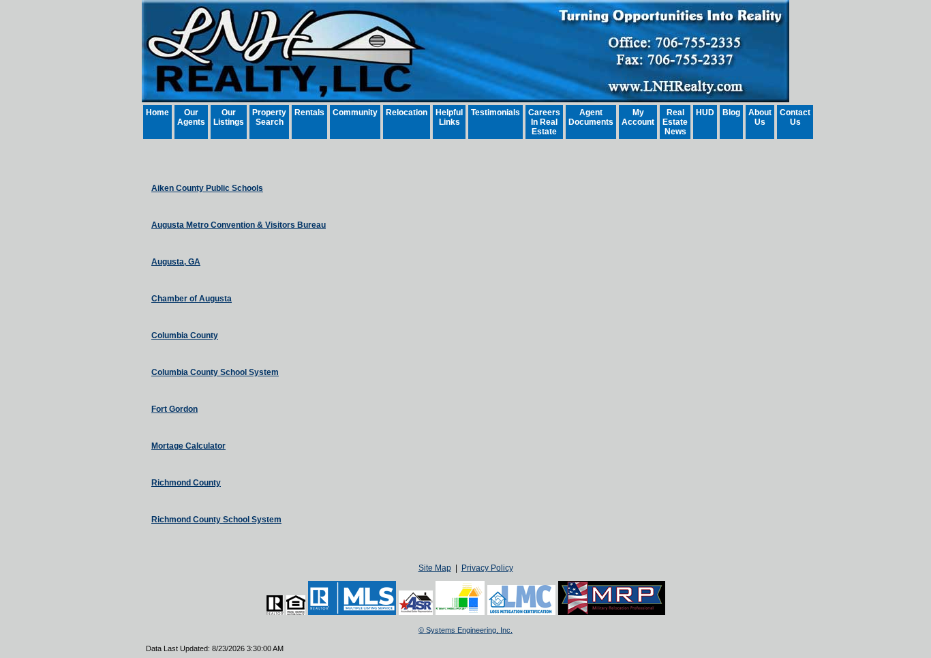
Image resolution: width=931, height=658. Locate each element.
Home (157, 112)
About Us (760, 117)
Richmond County (186, 483)
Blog (731, 112)
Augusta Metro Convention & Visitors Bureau (238, 225)
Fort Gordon (174, 409)
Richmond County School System (216, 519)
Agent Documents (590, 117)
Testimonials (495, 112)
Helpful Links (449, 117)
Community (355, 112)
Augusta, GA (175, 262)
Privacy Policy (487, 568)
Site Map (434, 568)
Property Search (269, 117)
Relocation (406, 112)
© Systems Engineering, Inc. (465, 630)
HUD (705, 112)
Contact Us (795, 117)
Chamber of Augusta (191, 298)
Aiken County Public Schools (207, 188)
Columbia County (184, 335)
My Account (638, 117)
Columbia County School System (215, 372)
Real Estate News (675, 122)
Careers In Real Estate (544, 122)
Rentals (309, 112)
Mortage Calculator (188, 446)
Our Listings (228, 117)
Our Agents (191, 117)
